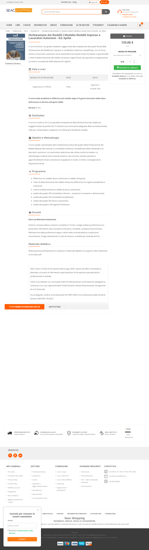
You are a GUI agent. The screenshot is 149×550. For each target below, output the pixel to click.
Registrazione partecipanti (62, 489)
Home (9, 25)
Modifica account (14, 488)
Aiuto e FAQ (19, 2)
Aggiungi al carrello (127, 67)
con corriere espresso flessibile (51, 434)
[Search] (106, 11)
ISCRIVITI (22, 539)
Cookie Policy (12, 484)
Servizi (53, 25)
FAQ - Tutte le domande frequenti (89, 481)
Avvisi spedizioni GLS (39, 498)
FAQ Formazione (87, 476)
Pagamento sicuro (79, 432)
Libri (17, 25)
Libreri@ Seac (66, 2)
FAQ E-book (85, 472)
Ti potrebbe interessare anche (24, 306)
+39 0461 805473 (114, 481)
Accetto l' (21, 531)
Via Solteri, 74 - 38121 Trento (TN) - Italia (122, 472)
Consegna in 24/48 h (48, 432)
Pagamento (12, 492)
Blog (74, 2)
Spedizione (36, 476)
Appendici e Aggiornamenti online (39, 485)
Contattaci (10, 2)
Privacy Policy (12, 480)
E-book (34, 480)
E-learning (60, 484)
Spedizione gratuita (22, 432)
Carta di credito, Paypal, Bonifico (83, 434)
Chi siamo (11, 472)
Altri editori (82, 25)
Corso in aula (61, 472)
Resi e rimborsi (13, 496)
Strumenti (98, 25)
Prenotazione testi (38, 472)
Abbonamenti (37, 494)
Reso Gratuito (111, 432)
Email (10, 520)
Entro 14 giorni (110, 434)
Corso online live (63, 476)
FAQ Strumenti (86, 486)
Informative (40, 25)
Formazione (66, 25)
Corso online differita (64, 480)
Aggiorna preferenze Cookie (15, 500)
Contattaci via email (129, 17)
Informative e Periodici (77, 514)
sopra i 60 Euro (19, 434)
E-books (60, 514)
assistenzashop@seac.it (117, 476)
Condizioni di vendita (15, 476)
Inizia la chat (127, 14)
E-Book (27, 25)
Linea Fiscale (47, 514)
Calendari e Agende (117, 25)
